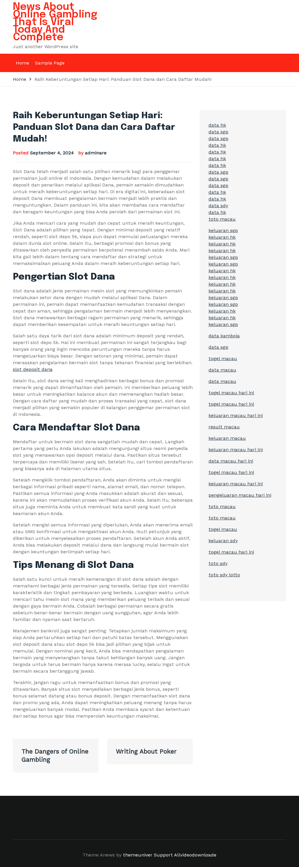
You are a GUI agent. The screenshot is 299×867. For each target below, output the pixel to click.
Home (22, 63)
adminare (96, 153)
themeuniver (137, 855)
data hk (217, 125)
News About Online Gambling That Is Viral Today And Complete (55, 22)
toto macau (222, 219)
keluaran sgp (223, 230)
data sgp (218, 132)
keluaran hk (222, 237)
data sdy (218, 205)
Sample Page (50, 63)
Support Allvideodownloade (185, 855)
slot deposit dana (33, 369)
